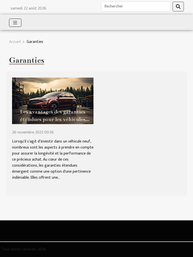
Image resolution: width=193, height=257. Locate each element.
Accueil (15, 41)
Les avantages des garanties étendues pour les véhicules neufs (52, 119)
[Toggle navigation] (15, 23)
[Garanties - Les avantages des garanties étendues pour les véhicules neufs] (52, 100)
